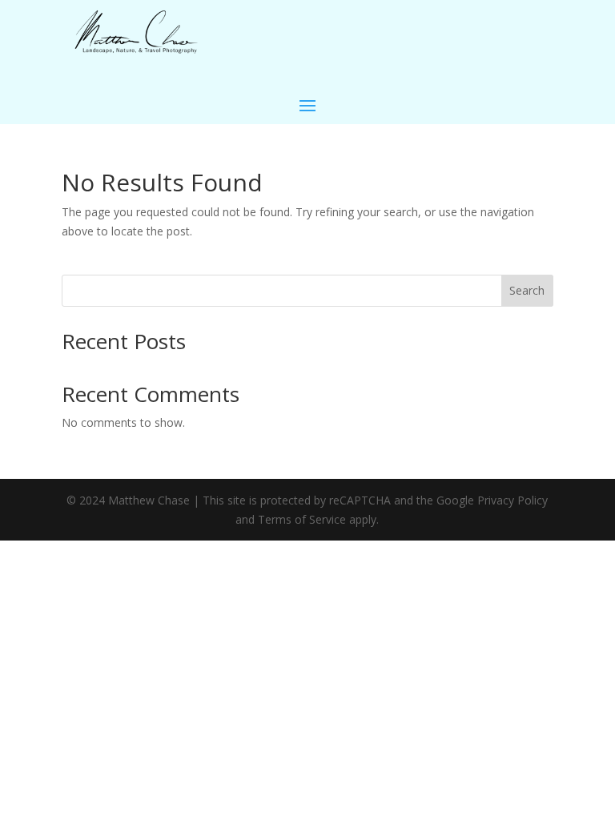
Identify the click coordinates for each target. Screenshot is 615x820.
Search (527, 290)
